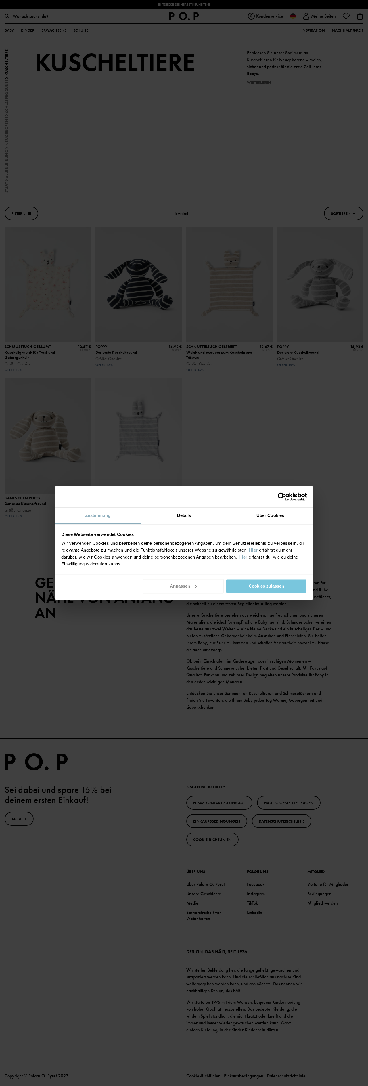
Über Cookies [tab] (270, 515)
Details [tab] (184, 515)
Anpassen (180, 586)
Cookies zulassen (266, 586)
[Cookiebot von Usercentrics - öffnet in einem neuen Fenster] (282, 496)
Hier (253, 550)
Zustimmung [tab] (98, 515)
